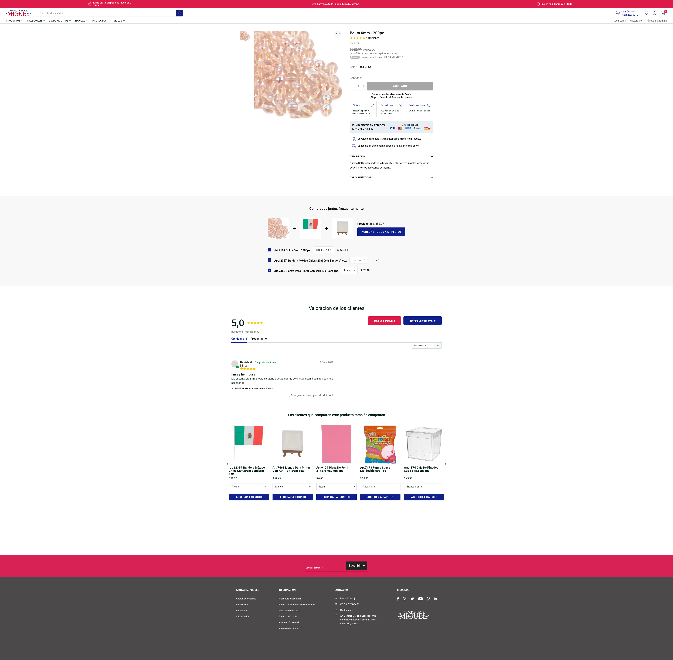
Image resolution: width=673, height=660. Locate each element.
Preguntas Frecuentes (289, 598)
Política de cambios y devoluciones (296, 604)
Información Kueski (288, 622)
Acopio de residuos (288, 628)
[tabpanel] (298, 74)
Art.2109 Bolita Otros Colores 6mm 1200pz (252, 388)
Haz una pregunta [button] (384, 320)
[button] (325, 395)
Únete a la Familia (287, 616)
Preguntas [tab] (256, 338)
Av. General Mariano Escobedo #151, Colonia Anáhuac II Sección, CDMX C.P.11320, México (359, 619)
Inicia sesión (242, 616)
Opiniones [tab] (237, 338)
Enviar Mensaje (348, 598)
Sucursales (619, 20)
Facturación (636, 20)
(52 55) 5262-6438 (349, 604)
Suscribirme (357, 565)
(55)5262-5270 (629, 14)
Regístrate (241, 610)
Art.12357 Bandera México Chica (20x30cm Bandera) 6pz (310, 260)
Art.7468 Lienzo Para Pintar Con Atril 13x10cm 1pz (306, 271)
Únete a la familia (657, 20)
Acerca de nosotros (246, 598)
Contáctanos (346, 610)
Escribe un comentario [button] (422, 320)
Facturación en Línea (289, 610)
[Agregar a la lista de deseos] (337, 34)
